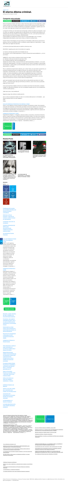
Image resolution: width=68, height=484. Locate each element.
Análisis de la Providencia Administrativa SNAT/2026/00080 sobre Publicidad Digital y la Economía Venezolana (16, 446)
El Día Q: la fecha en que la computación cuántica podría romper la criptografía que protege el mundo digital (16, 449)
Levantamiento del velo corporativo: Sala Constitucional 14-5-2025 (48, 446)
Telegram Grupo (13, 301)
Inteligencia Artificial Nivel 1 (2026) (11, 113)
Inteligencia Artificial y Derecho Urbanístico (43, 434)
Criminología (5, 9)
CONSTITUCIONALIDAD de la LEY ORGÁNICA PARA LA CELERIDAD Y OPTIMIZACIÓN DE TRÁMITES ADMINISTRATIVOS (49, 444)
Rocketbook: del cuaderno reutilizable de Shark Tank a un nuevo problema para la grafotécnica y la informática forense (9, 321)
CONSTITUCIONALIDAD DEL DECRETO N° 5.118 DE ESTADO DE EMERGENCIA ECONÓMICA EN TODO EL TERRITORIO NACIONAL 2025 (49, 452)
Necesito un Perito (9, 309)
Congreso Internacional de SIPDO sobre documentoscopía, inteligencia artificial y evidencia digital (9, 228)
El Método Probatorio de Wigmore (10, 462)
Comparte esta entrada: (8, 132)
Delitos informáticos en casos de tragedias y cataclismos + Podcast (8, 379)
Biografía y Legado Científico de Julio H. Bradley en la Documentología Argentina (9, 315)
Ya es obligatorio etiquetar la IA (9, 444)
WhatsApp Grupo (8, 126)
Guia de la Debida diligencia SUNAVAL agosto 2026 (45, 427)
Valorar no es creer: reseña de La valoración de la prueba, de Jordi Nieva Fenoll (9, 390)
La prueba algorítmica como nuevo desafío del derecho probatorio (9, 406)
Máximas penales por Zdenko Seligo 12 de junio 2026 (45, 432)
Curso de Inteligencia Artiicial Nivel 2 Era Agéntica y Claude (16, 103)
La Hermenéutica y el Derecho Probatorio (11, 469)
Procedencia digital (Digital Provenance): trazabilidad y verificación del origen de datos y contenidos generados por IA (9, 366)
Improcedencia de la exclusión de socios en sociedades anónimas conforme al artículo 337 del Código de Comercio (48, 449)
